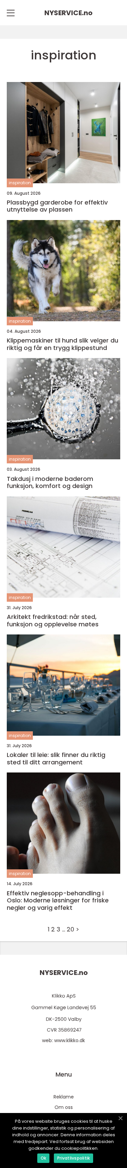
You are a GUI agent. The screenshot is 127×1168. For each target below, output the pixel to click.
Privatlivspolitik (73, 1158)
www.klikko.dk (69, 1040)
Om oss (64, 1107)
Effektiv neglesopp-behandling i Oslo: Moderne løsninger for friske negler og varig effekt (58, 901)
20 (70, 929)
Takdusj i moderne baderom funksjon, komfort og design (50, 482)
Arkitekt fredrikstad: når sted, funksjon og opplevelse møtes (53, 620)
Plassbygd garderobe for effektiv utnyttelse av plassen (57, 206)
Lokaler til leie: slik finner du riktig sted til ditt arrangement (56, 758)
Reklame (64, 1096)
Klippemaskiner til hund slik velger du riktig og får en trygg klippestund (62, 344)
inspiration (20, 183)
